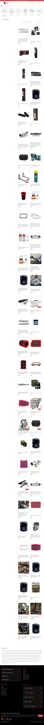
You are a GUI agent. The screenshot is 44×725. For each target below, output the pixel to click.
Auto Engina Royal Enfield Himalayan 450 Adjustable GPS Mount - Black (23, 432)
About (2, 686)
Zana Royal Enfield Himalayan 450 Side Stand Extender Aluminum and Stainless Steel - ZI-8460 (35, 536)
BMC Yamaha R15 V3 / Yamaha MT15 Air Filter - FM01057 (22, 412)
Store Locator (4, 688)
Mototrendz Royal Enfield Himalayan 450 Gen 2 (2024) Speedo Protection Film (23, 269)
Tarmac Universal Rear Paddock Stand (22, 185)
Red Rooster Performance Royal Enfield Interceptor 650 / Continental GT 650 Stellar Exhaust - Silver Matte (23, 331)
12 (34, 644)
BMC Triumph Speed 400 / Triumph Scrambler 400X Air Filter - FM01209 (23, 373)
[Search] (37, 3)
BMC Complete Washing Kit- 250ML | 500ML (23, 248)
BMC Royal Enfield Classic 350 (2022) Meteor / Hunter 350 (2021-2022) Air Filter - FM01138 (23, 352)
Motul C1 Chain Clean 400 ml (23, 104)
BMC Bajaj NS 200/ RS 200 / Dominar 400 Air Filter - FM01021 (23, 472)
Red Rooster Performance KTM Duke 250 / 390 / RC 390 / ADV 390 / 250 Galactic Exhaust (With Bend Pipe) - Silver (35, 246)
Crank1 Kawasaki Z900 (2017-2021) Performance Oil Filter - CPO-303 (35, 452)
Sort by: (23, 21)
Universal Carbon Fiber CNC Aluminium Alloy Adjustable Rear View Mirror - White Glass (23, 493)
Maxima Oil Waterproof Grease (34, 332)
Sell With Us (3, 692)
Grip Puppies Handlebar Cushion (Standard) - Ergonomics (22, 123)
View (41, 688)
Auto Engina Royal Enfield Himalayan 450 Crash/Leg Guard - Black (35, 412)
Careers (32, 721)
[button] (2, 3)
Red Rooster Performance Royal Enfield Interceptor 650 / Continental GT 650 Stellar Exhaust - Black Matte (35, 83)
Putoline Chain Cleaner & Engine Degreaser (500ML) (35, 185)
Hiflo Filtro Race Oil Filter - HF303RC (23, 453)
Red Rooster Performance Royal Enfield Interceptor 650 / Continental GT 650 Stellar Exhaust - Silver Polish (23, 40)
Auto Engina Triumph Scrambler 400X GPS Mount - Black (35, 311)
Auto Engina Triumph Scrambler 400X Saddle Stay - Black (23, 576)
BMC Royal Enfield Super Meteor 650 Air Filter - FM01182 (23, 204)
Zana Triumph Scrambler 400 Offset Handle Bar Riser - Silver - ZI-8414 (35, 290)
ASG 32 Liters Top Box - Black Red (35, 433)
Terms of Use (4, 694)
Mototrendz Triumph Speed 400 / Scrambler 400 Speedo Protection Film (35, 204)
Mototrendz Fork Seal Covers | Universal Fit (35, 42)
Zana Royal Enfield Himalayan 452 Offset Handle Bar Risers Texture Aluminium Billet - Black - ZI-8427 (35, 268)
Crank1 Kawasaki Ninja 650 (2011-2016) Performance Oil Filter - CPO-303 (35, 576)
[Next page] (37, 644)
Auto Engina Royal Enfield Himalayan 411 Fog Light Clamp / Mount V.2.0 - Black (23, 617)
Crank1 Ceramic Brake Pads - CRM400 (35, 598)
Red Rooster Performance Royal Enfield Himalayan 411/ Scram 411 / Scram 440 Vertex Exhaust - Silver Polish (23, 145)
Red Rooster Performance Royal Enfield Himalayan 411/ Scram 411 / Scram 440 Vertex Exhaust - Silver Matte (35, 493)
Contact (24, 671)
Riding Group (40, 721)
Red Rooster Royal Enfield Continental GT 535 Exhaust (23, 393)
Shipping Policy (26, 676)
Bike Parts (7, 5)
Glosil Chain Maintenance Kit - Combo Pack (35, 166)
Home (3, 5)
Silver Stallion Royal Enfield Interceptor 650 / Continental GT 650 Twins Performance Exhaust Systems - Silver (23, 514)
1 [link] (22, 644)
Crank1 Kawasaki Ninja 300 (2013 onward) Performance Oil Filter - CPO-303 (35, 103)
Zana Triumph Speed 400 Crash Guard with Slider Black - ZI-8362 (23, 637)
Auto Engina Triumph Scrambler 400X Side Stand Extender (35, 617)
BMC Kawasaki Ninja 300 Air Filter (35, 516)
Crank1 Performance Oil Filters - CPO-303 (22, 537)
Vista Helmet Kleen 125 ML (23, 84)
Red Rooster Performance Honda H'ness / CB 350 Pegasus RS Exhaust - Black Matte (23, 310)
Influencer (36, 721)
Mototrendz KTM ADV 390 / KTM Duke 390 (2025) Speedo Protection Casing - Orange (35, 373)
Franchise (3, 690)
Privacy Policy (26, 678)
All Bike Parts (12, 5)
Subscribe (40, 715)
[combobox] (34, 3)
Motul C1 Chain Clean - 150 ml (35, 124)
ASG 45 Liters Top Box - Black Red (23, 166)
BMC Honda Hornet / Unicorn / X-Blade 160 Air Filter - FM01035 (35, 556)
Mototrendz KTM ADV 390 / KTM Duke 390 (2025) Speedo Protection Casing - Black (23, 225)
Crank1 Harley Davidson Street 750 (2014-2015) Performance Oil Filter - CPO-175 (22, 597)
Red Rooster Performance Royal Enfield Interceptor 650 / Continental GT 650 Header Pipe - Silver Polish (35, 225)
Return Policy (26, 674)
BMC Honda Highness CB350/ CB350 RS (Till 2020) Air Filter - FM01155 (35, 353)
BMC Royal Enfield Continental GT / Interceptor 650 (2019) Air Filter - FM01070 (23, 62)
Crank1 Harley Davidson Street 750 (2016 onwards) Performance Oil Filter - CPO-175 (23, 289)
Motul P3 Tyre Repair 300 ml (35, 63)
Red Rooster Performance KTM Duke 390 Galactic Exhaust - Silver (35, 472)
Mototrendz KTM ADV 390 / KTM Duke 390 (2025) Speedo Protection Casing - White (23, 556)
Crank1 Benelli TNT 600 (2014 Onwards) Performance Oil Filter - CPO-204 (35, 637)
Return (24, 672)
